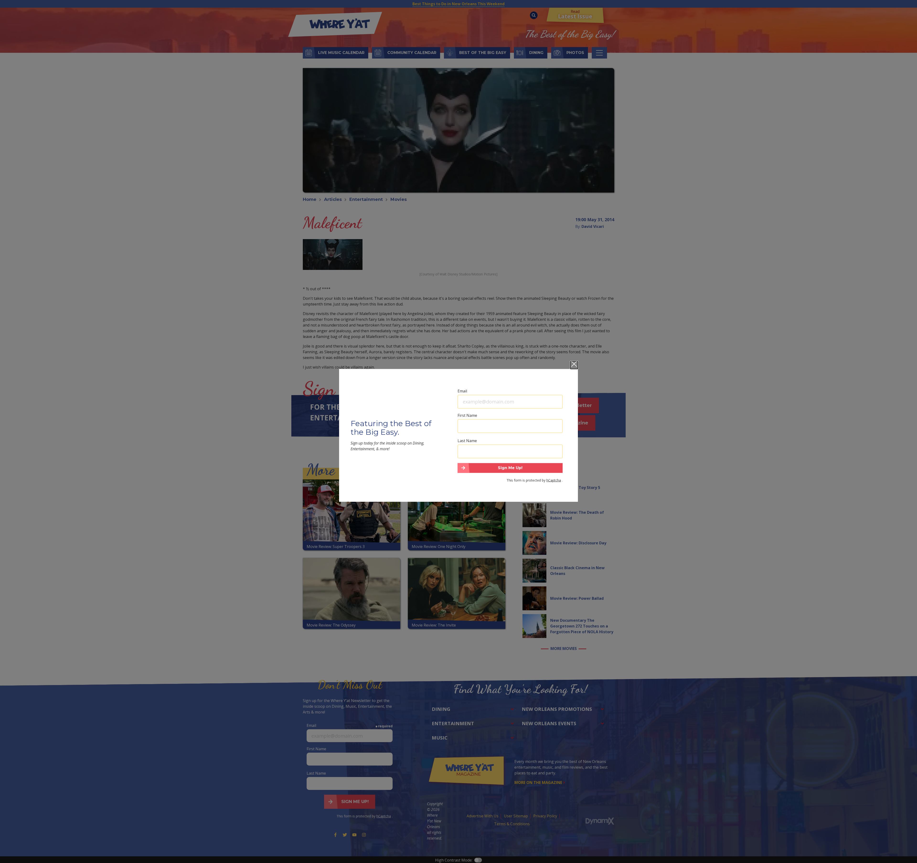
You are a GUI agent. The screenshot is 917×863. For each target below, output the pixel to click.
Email (462, 390)
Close (574, 365)
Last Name (467, 440)
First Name (467, 415)
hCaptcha (553, 480)
